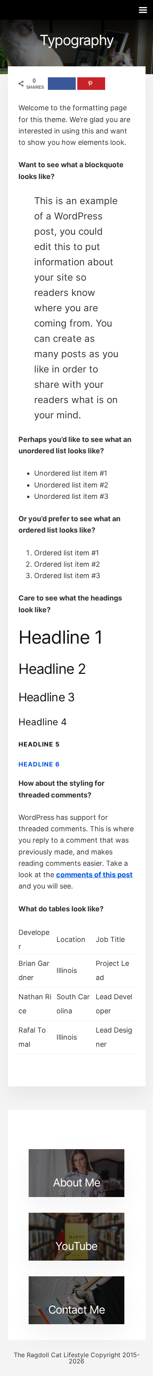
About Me (76, 1182)
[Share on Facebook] (62, 83)
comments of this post (94, 874)
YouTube (76, 1246)
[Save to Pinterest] (91, 83)
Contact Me (76, 1309)
